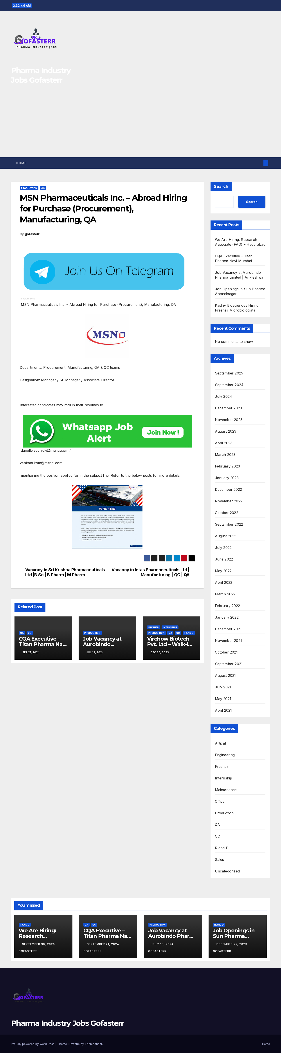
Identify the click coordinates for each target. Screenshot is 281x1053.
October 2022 (226, 512)
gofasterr (32, 234)
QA (22, 633)
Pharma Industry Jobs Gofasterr (67, 1023)
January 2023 (227, 478)
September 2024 (229, 385)
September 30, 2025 (39, 944)
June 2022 (224, 559)
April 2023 (223, 443)
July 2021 (223, 687)
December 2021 (228, 629)
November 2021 (228, 640)
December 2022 (228, 489)
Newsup (74, 1044)
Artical (220, 743)
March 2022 (225, 594)
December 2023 (228, 408)
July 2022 (223, 547)
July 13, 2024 (163, 944)
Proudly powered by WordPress (33, 1044)
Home (21, 163)
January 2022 (227, 617)
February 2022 (227, 606)
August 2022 (225, 536)
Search (221, 186)
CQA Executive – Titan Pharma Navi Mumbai (43, 644)
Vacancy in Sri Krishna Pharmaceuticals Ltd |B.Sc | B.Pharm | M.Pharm (65, 572)
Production (29, 188)
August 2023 (225, 431)
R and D (188, 633)
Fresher (153, 627)
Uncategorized (227, 871)
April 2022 (223, 582)
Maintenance (226, 790)
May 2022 (223, 571)
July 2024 (223, 396)
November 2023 (229, 419)
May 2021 (223, 699)
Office (220, 801)
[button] (258, 163)
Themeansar (93, 1044)
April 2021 (223, 710)
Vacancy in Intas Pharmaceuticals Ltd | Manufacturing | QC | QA (150, 572)
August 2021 (225, 675)
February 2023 (227, 466)
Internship (170, 627)
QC (43, 188)
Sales (219, 859)
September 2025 (229, 373)
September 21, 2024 (103, 944)
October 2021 (226, 652)
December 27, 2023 (232, 944)
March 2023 (225, 454)
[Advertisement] (140, 124)
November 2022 (229, 501)
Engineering (225, 755)
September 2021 (229, 664)
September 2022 (229, 524)
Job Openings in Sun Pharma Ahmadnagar (234, 936)
